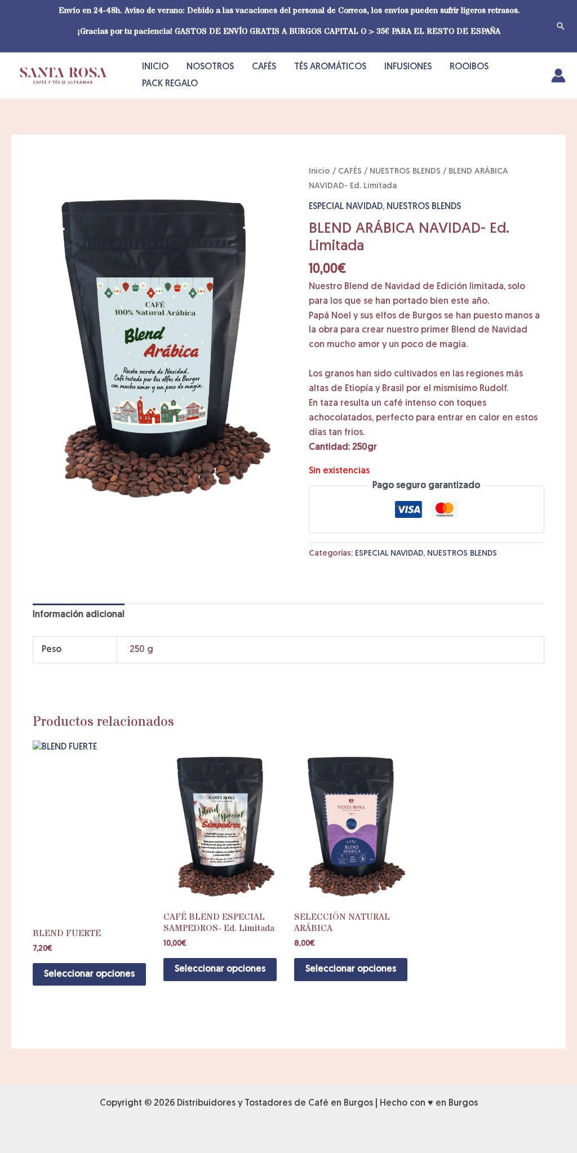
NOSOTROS (210, 67)
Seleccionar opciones (89, 974)
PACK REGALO (170, 83)
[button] (561, 26)
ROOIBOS (469, 67)
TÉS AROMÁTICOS (330, 67)
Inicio (319, 171)
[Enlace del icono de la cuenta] (558, 75)
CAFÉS (264, 67)
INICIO (155, 67)
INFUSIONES (408, 67)
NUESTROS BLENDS (405, 171)
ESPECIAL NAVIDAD (346, 206)
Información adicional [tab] (79, 614)
